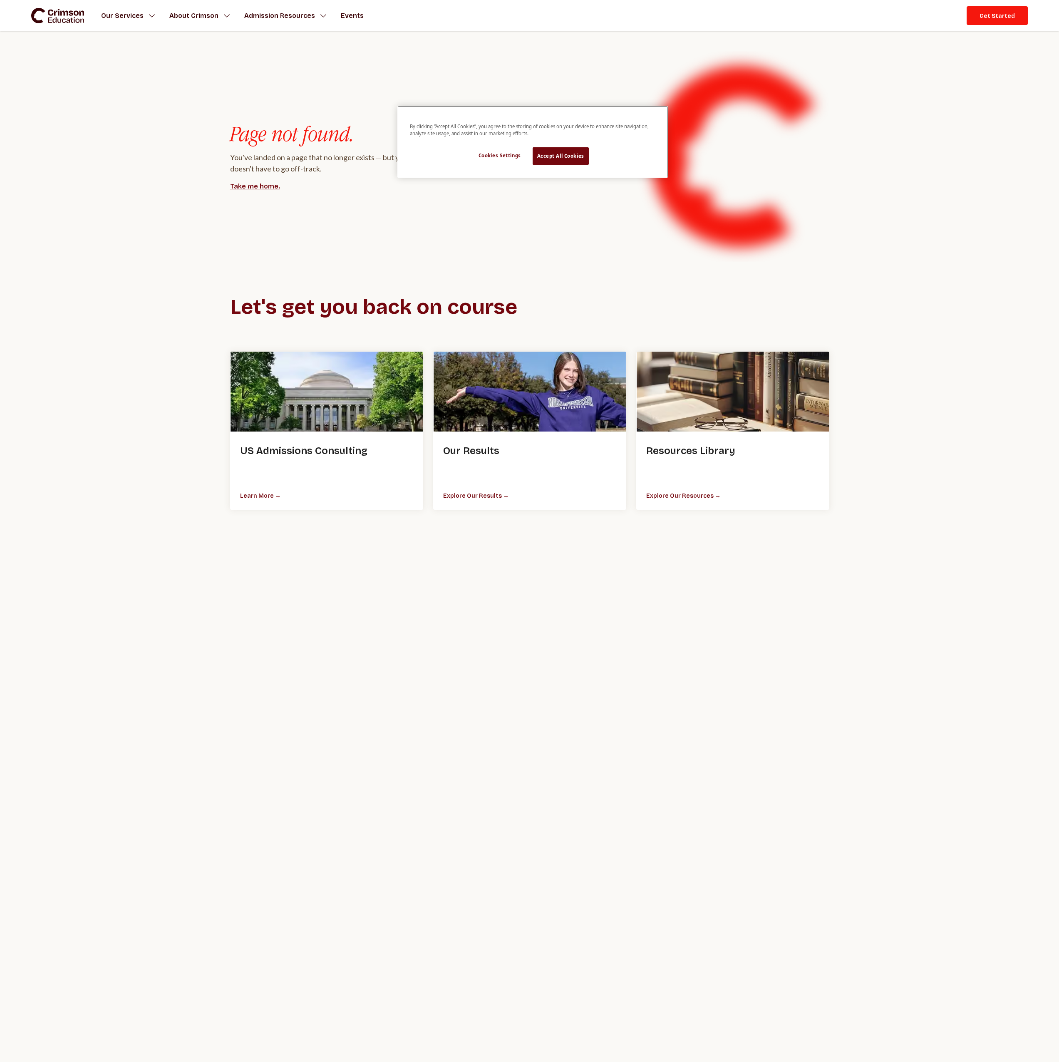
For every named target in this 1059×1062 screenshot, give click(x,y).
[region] (532, 142)
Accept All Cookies (560, 156)
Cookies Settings (500, 155)
